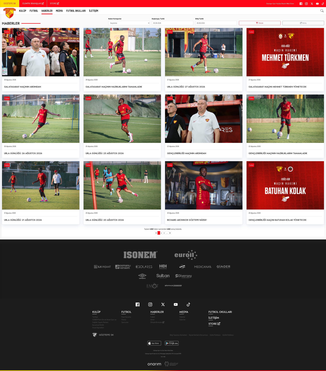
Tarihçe (95, 317)
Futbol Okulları (76, 10)
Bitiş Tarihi (199, 19)
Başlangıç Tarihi (158, 19)
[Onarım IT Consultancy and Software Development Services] (154, 364)
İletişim (93, 10)
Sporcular (124, 322)
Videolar (182, 317)
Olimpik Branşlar (156, 322)
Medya (59, 10)
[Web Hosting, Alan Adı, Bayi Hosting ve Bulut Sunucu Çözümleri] (171, 364)
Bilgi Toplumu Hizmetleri (178, 335)
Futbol (7, 32)
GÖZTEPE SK (10, 3)
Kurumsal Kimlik (98, 325)
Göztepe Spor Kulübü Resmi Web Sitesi (280, 3)
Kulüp (22, 10)
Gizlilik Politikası (228, 335)
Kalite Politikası (215, 335)
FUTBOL (34, 10)
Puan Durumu (126, 317)
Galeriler (182, 319)
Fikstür (123, 319)
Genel (152, 319)
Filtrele (260, 23)
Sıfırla (304, 23)
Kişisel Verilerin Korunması (198, 335)
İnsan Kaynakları (98, 327)
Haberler (47, 10)
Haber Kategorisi (114, 19)
